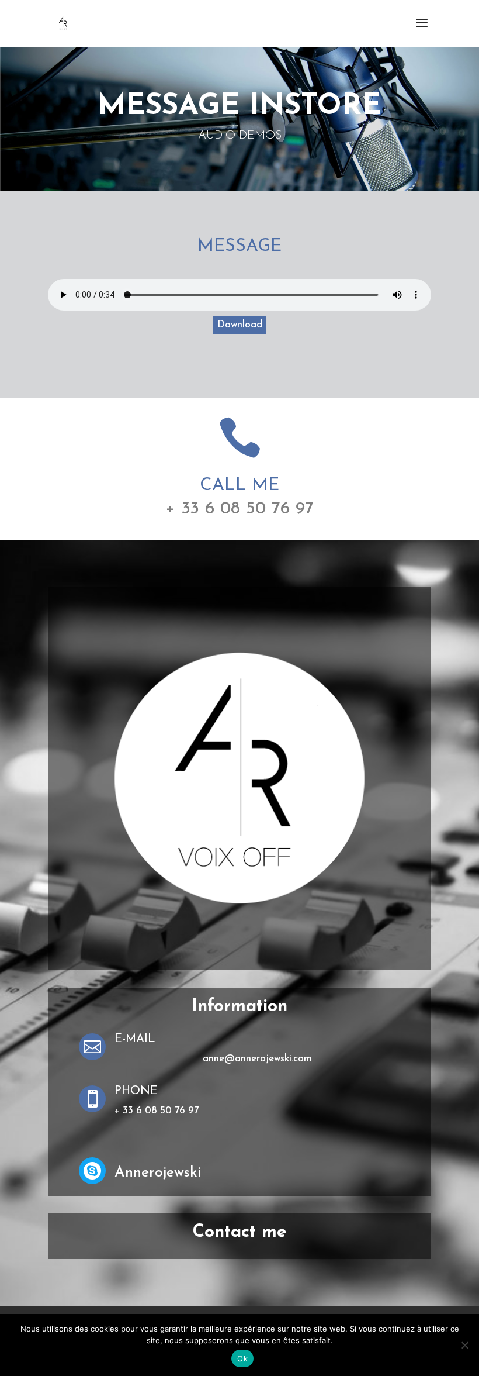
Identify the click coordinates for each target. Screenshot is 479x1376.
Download (239, 325)
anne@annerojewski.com (257, 1059)
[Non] (464, 1345)
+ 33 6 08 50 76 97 (239, 509)
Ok (242, 1358)
